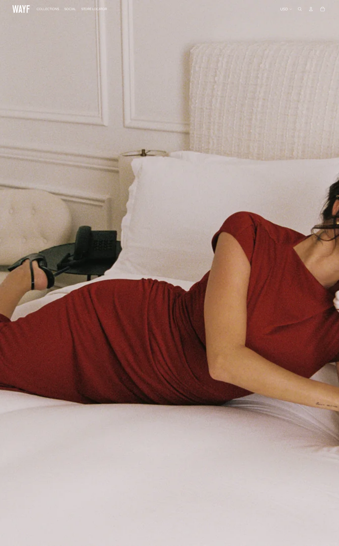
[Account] (311, 9)
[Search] (300, 9)
